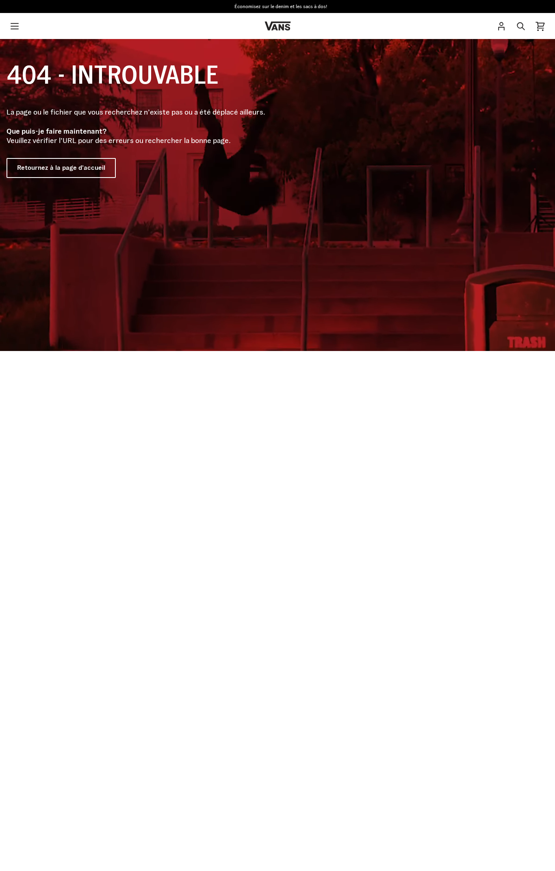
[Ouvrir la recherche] (521, 26)
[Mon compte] (501, 26)
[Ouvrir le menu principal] (14, 26)
